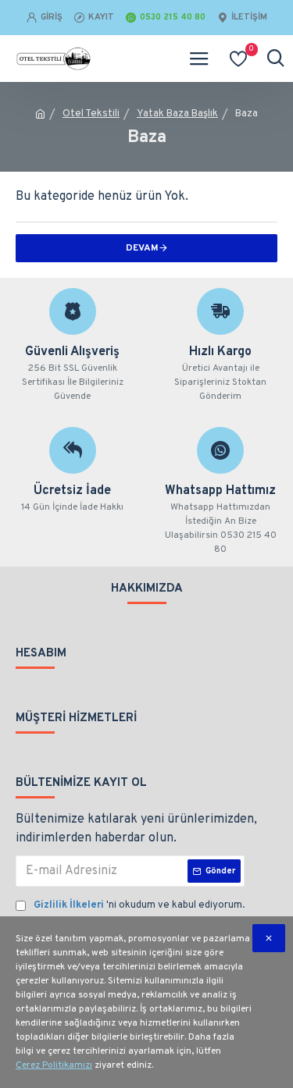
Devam (142, 248)
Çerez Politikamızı (54, 1065)
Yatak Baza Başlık (177, 114)
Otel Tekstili (91, 114)
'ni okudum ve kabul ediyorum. (139, 905)
